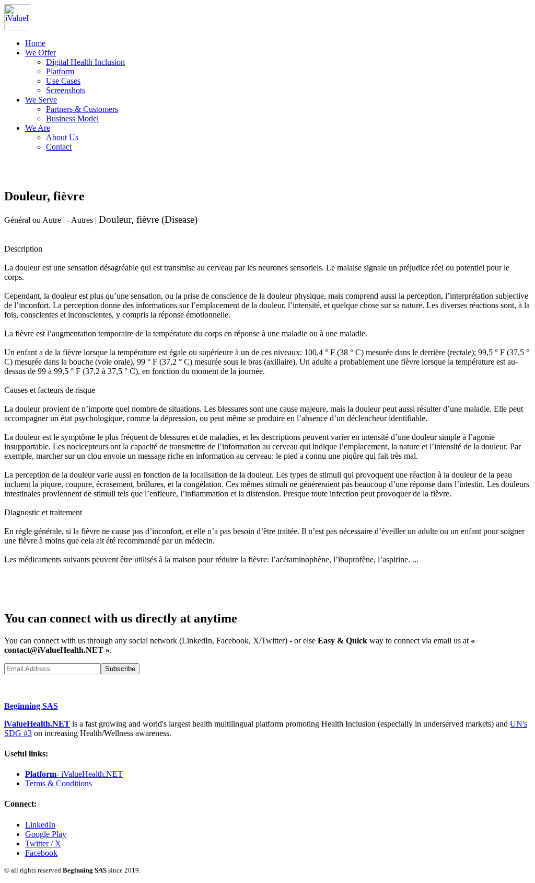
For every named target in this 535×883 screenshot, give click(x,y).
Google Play (45, 834)
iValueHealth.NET (37, 723)
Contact (59, 146)
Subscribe (120, 669)
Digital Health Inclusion (85, 62)
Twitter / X (43, 843)
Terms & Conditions (58, 783)
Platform (60, 71)
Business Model (72, 118)
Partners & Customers (82, 109)
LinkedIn (40, 824)
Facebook (41, 852)
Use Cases (63, 80)
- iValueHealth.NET (74, 773)
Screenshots (65, 90)
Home (35, 43)
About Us (62, 137)
